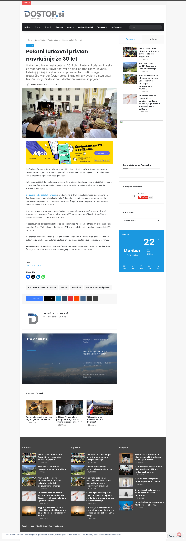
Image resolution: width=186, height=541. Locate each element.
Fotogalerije (102, 27)
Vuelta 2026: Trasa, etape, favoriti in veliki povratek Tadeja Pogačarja (149, 52)
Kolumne (59, 27)
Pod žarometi (116, 27)
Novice (27, 27)
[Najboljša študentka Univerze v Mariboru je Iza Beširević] (126, 505)
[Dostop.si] (44, 15)
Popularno (130, 39)
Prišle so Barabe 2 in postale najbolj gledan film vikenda (39, 418)
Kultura (43, 40)
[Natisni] (95, 298)
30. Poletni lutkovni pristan (42, 287)
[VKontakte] (83, 298)
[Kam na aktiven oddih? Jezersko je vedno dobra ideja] (130, 67)
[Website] (44, 320)
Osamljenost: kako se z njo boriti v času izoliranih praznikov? (147, 493)
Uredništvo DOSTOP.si (39, 84)
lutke (64, 287)
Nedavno (153, 39)
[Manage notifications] (179, 534)
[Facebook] (47, 320)
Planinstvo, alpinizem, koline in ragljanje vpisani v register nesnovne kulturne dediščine (52, 359)
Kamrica (70, 27)
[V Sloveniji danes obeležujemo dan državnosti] (100, 407)
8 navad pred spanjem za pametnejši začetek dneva (147, 480)
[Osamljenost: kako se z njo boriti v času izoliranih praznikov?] (126, 493)
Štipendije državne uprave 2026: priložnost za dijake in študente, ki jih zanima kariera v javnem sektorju (149, 102)
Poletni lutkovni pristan (99, 287)
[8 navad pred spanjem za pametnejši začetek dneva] (126, 482)
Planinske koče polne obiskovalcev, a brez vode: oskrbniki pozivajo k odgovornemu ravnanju (50, 482)
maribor (77, 287)
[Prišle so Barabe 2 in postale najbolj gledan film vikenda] (39, 407)
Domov (30, 40)
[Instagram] (53, 320)
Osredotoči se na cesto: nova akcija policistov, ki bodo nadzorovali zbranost (148, 469)
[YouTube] (50, 320)
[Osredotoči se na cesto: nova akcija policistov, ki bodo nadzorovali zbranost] (126, 470)
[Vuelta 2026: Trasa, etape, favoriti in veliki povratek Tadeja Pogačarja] (130, 52)
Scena (37, 27)
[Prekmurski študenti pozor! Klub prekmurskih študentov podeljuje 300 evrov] (126, 458)
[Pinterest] (70, 298)
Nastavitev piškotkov (113, 535)
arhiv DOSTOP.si (34, 265)
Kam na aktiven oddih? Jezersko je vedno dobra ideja (147, 66)
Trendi (48, 27)
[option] (69, 358)
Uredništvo (48, 526)
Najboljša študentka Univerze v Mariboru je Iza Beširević (149, 503)
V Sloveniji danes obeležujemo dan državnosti (95, 419)
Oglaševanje (58, 526)
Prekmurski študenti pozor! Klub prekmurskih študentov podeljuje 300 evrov (148, 457)
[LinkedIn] (58, 298)
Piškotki (39, 526)
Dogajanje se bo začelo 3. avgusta (41, 195)
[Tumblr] (64, 298)
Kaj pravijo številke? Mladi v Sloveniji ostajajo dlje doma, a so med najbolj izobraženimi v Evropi (52, 511)
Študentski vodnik (85, 27)
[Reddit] (76, 298)
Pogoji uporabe (29, 526)
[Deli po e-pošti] (89, 298)
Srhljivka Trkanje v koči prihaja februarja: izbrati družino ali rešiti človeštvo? (69, 419)
